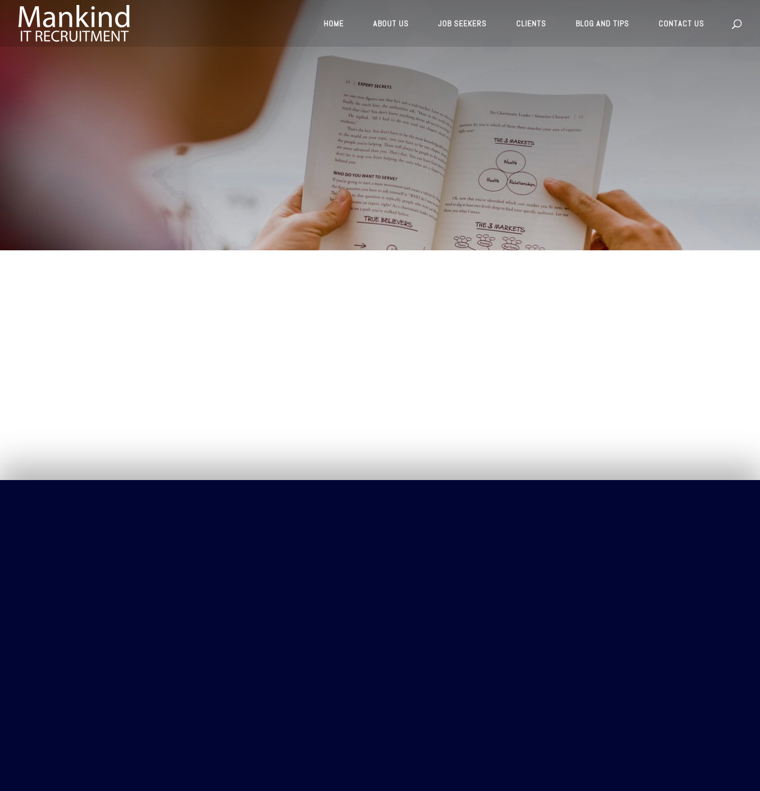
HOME (334, 23)
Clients (115, 389)
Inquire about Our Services (129, 360)
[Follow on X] (666, 534)
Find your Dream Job (121, 325)
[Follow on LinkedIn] (688, 534)
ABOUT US (391, 23)
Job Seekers (123, 414)
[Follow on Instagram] (644, 534)
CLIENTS (531, 23)
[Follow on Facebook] (621, 534)
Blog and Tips (129, 438)
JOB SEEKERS (462, 23)
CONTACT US (681, 23)
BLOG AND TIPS (602, 23)
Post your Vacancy (121, 289)
